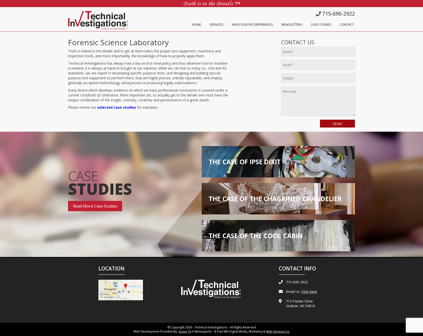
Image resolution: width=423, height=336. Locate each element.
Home (196, 24)
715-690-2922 (338, 13)
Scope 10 (184, 331)
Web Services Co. (278, 331)
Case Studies (321, 24)
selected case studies (116, 107)
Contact (347, 24)
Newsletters (292, 24)
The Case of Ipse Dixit (245, 161)
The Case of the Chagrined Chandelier (275, 198)
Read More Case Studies (95, 206)
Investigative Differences (252, 24)
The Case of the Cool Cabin (256, 235)
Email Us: (301, 291)
